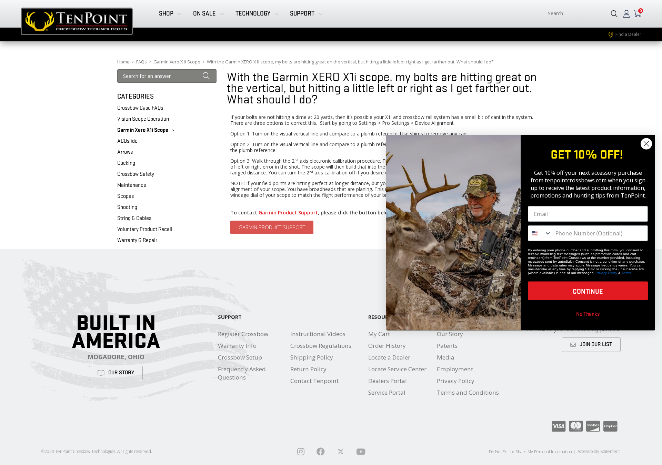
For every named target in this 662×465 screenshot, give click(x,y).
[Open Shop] (179, 13)
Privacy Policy (455, 381)
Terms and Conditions (468, 392)
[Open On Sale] (222, 13)
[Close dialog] (646, 144)
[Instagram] (300, 451)
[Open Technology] (276, 13)
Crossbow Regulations (320, 346)
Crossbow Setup (240, 357)
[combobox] (574, 13)
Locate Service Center (397, 369)
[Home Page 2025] (340, 451)
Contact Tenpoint (314, 381)
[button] (614, 13)
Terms (626, 272)
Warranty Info (237, 346)
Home (123, 62)
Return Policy (308, 369)
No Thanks (588, 313)
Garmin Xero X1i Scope (176, 62)
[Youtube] (360, 451)
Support (230, 316)
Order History (387, 346)
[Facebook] (320, 451)
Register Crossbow (243, 334)
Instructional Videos (317, 334)
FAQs (141, 62)
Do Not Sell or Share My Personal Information (530, 452)
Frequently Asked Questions (242, 373)
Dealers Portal (387, 381)
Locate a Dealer (389, 357)
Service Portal (386, 392)
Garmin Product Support (288, 212)
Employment (455, 369)
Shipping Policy (311, 357)
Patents (447, 346)
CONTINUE (588, 290)
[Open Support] (320, 13)
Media (445, 357)
